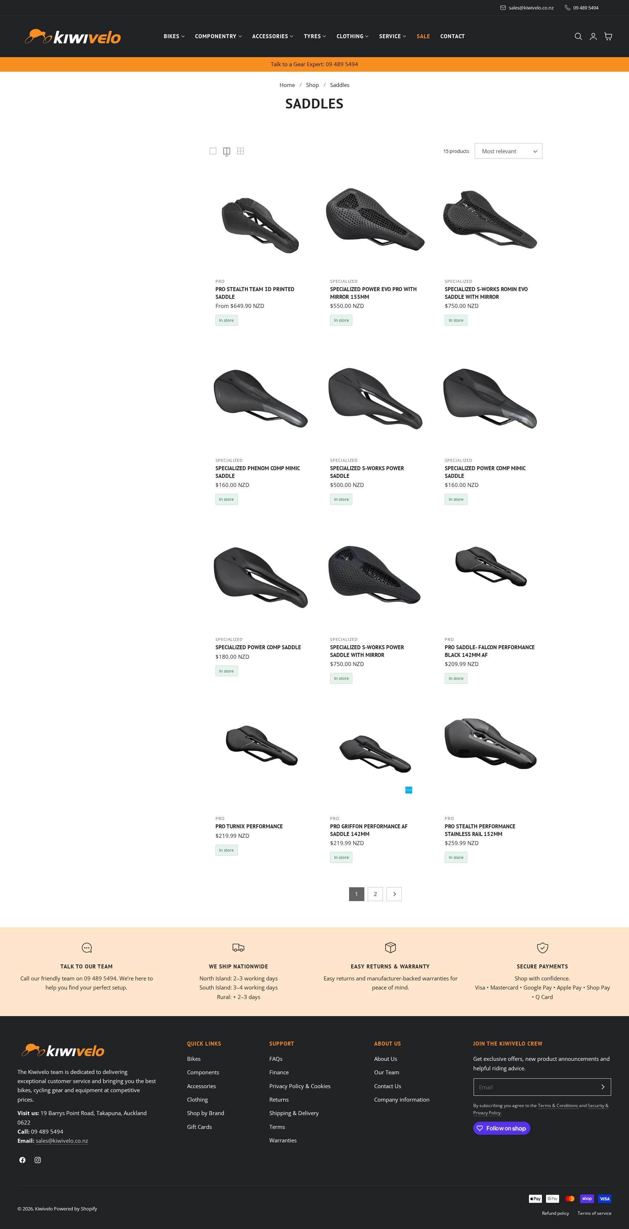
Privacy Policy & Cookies (300, 1086)
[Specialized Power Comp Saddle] (261, 578)
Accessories (201, 1086)
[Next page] (394, 894)
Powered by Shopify (75, 1208)
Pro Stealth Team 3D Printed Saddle (254, 292)
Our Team (386, 1072)
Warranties (283, 1140)
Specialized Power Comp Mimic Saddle (485, 471)
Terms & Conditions (558, 1105)
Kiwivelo (44, 1208)
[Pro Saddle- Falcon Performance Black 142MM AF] (490, 578)
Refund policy (555, 1213)
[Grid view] (213, 151)
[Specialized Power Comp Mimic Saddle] (490, 398)
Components (203, 1072)
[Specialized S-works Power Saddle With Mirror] (375, 578)
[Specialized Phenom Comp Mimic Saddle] (261, 398)
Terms (277, 1126)
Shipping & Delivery (294, 1113)
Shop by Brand (205, 1113)
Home (287, 84)
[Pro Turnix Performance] (261, 757)
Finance (279, 1072)
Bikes (194, 1058)
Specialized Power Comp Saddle (258, 647)
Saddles (339, 84)
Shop (312, 84)
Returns (279, 1099)
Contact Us (387, 1086)
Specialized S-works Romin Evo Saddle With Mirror (486, 292)
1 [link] (356, 893)
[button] (578, 36)
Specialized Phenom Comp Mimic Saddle (257, 471)
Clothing (197, 1099)
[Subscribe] (603, 1086)
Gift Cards (199, 1126)
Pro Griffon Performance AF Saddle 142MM (369, 829)
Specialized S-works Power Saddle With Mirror (367, 650)
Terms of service (595, 1213)
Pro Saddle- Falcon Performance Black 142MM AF (490, 650)
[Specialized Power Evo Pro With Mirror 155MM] (375, 219)
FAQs (275, 1058)
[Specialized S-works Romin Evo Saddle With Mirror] (490, 219)
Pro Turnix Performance (249, 826)
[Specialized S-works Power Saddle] (375, 398)
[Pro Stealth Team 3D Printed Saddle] (261, 219)
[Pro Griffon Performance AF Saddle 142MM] (375, 757)
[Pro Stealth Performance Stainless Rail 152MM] (490, 757)
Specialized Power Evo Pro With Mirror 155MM (373, 292)
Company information (402, 1099)
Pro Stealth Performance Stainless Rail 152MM (480, 829)
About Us (385, 1058)
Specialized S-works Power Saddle (367, 471)
